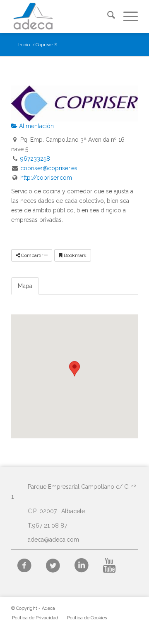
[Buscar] (107, 16)
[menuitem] (107, 16)
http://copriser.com (46, 177)
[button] (74, 369)
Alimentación (35, 126)
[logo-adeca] (62, 16)
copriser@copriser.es (48, 168)
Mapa (25, 286)
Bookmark (74, 255)
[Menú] (126, 16)
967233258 (35, 158)
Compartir (32, 255)
